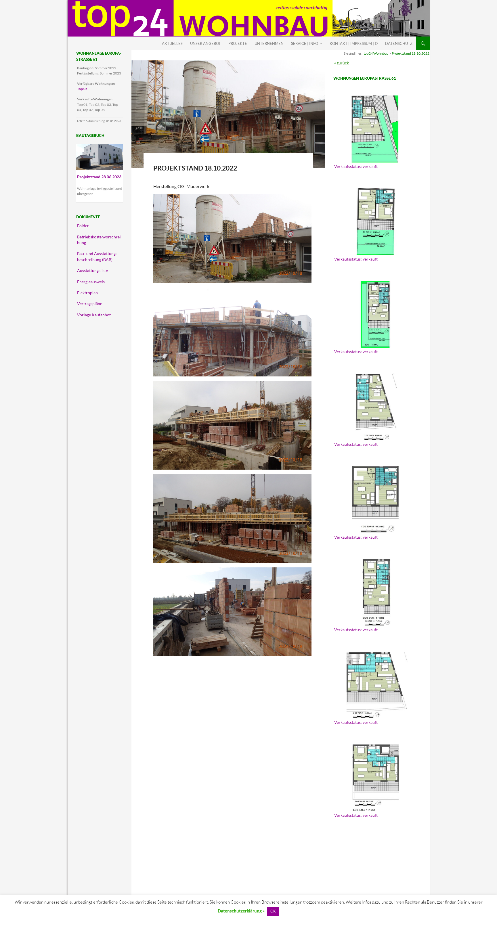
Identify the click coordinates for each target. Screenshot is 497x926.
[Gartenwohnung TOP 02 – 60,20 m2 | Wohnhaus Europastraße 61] (375, 221)
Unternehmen (269, 43)
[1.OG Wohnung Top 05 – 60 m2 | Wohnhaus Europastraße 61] (375, 499)
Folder (83, 225)
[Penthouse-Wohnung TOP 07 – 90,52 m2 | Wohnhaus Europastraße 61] (375, 685)
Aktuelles (172, 43)
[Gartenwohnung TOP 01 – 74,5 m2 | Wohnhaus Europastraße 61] (375, 128)
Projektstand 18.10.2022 (410, 53)
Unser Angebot (205, 43)
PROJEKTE (237, 43)
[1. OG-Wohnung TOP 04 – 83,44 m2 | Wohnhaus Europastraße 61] (375, 407)
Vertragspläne (89, 303)
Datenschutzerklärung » (241, 910)
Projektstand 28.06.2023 (99, 176)
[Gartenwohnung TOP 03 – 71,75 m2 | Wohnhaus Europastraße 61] (375, 314)
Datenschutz (398, 43)
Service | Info (304, 43)
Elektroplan (87, 292)
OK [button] (273, 911)
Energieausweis (91, 282)
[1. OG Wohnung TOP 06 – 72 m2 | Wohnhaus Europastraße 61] (375, 592)
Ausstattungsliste (92, 270)
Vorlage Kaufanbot (94, 315)
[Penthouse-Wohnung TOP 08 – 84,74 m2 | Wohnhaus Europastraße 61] (375, 777)
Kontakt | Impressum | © (354, 43)
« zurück (341, 62)
